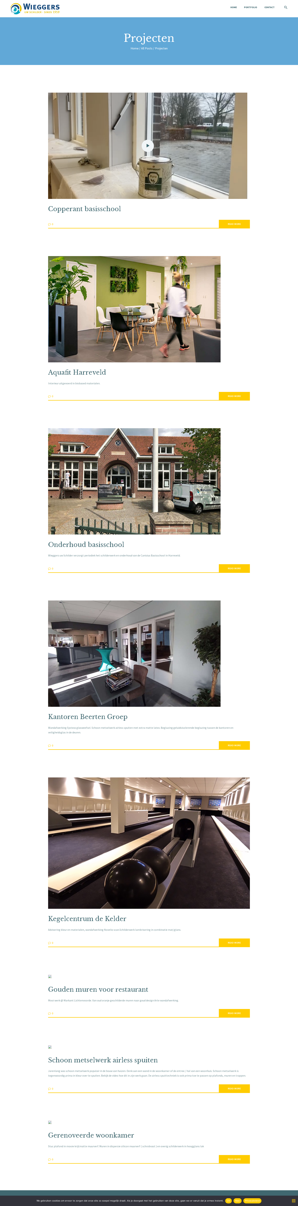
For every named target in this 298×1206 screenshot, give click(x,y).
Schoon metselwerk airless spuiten (103, 1060)
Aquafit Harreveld (77, 372)
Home (134, 48)
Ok (228, 1200)
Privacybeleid (252, 1200)
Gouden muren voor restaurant (98, 989)
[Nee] (293, 1201)
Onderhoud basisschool (86, 545)
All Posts (146, 48)
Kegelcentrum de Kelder (87, 919)
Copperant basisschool (84, 209)
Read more (234, 224)
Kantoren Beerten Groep (88, 717)
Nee (237, 1200)
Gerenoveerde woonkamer (91, 1135)
